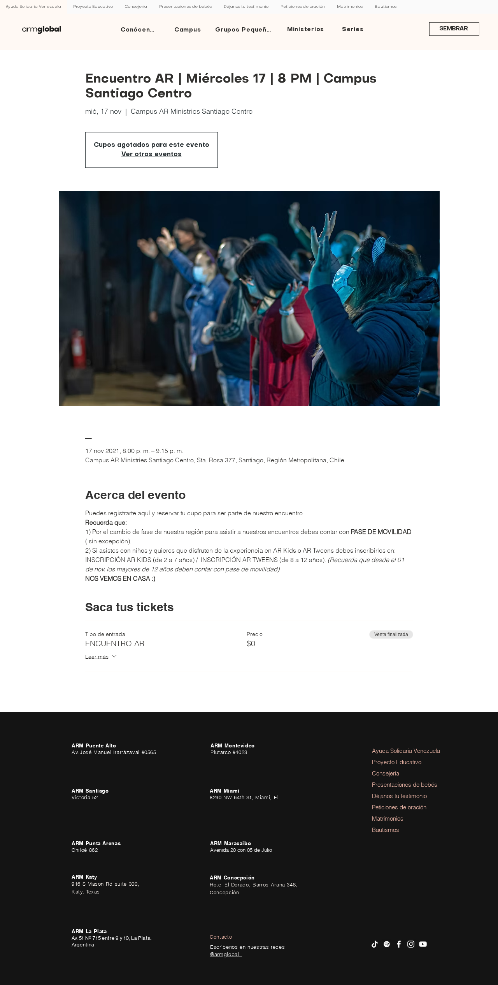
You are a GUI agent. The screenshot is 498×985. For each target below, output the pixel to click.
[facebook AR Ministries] (398, 944)
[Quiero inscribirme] (42, 30)
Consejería (385, 773)
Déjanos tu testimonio (393, 796)
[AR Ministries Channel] (423, 944)
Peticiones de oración (393, 807)
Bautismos (385, 829)
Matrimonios (387, 818)
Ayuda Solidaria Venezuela (393, 750)
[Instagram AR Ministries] (411, 944)
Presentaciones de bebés (393, 784)
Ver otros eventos (151, 155)
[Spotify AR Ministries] (386, 944)
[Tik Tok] (374, 944)
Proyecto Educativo (393, 762)
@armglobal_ (226, 954)
